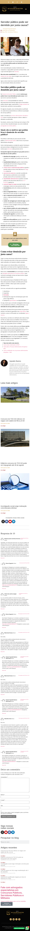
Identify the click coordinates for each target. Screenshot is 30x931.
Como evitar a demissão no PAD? (11, 345)
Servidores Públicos (13, 32)
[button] (26, 9)
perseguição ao (4, 125)
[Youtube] (12, 2)
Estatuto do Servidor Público (9, 94)
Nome (3, 794)
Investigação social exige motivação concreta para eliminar (14, 507)
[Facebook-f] (17, 2)
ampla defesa (22, 311)
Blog (3, 32)
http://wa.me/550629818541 (9, 761)
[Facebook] (6, 521)
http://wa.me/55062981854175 (9, 585)
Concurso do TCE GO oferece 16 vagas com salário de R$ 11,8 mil (13, 420)
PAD (6, 32)
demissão (5, 100)
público (14, 125)
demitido (16, 71)
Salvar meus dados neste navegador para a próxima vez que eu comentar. (14, 813)
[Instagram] (8, 2)
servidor (10, 125)
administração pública (11, 140)
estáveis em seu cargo (6, 76)
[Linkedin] (21, 2)
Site (2, 805)
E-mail (3, 800)
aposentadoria (13, 300)
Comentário (4, 777)
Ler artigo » (3, 425)
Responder (4, 588)
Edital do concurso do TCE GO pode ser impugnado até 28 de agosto (14, 464)
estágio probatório (23, 104)
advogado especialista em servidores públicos (14, 273)
